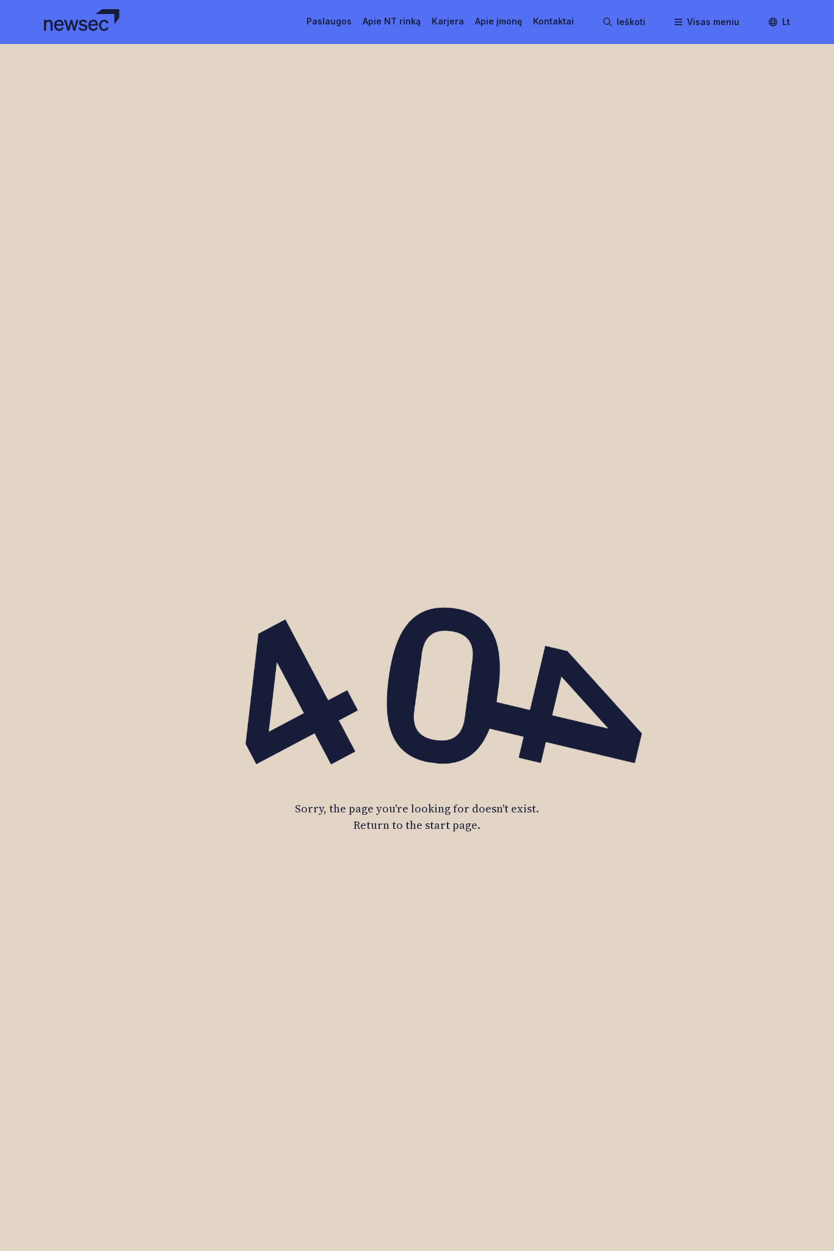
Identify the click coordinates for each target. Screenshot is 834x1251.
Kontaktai (553, 21)
